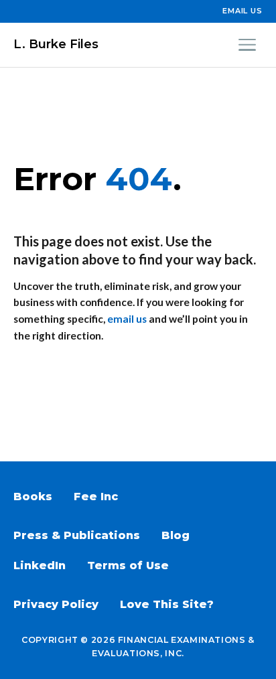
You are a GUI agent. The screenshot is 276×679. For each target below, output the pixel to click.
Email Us (242, 10)
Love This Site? (167, 604)
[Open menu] (247, 44)
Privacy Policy (55, 604)
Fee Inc (96, 496)
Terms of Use (128, 565)
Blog (175, 535)
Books (32, 496)
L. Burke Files (55, 44)
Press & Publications (76, 535)
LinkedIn (39, 565)
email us (127, 319)
